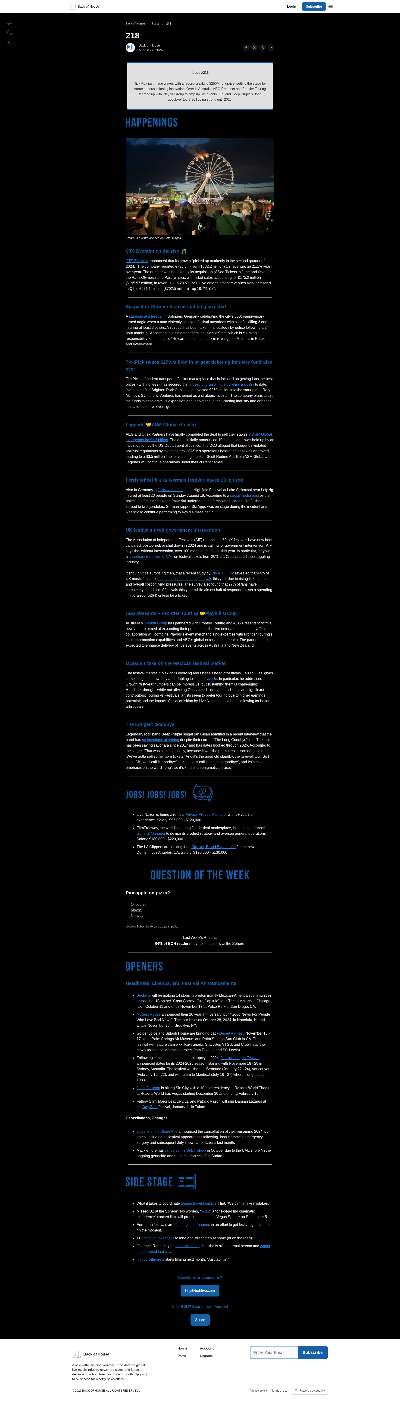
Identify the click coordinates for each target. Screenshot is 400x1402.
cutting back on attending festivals (184, 579)
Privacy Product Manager (206, 814)
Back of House (135, 23)
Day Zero (150, 1107)
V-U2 (205, 1211)
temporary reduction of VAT (151, 556)
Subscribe (314, 6)
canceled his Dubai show (185, 1150)
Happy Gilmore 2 (150, 1259)
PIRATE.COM (222, 573)
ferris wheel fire (170, 490)
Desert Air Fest (231, 1033)
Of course (139, 904)
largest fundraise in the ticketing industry (221, 384)
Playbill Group (155, 623)
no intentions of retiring (160, 740)
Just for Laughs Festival (240, 1058)
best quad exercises (157, 1238)
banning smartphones (192, 1225)
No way (137, 916)
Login (291, 6)
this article (208, 679)
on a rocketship (187, 1246)
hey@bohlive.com (200, 1291)
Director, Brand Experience (213, 847)
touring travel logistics (198, 1203)
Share (200, 1320)
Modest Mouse (149, 1014)
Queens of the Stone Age (157, 1131)
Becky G (143, 995)
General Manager (151, 833)
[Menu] (330, 5)
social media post (244, 495)
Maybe (136, 910)
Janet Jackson (148, 1088)
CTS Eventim (137, 261)
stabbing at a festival (146, 316)
